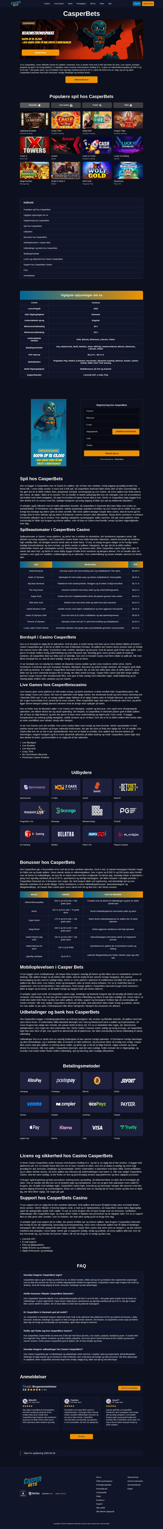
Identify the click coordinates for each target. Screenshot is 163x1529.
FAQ (26, 270)
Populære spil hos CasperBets (37, 210)
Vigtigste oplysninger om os (36, 215)
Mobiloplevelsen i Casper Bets (37, 243)
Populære (33, 105)
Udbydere (28, 232)
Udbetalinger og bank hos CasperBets (40, 248)
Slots (126, 105)
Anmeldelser (29, 276)
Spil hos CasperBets (33, 226)
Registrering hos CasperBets (36, 220)
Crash (95, 105)
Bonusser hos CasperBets (35, 237)
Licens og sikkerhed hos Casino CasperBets (43, 259)
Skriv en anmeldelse (129, 1388)
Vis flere (81, 1436)
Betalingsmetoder (31, 254)
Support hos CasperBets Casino (38, 265)
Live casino (64, 105)
